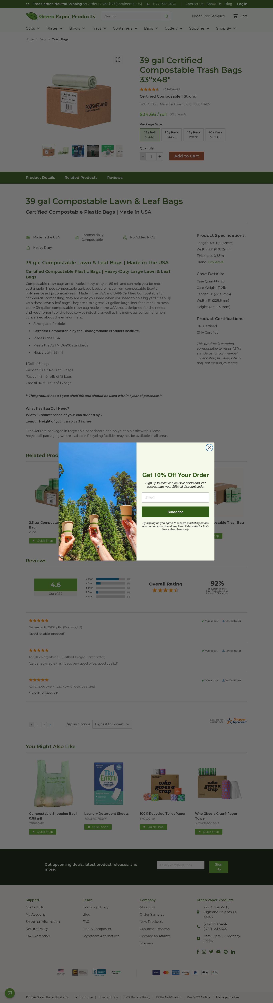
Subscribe (175, 512)
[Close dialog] (209, 447)
